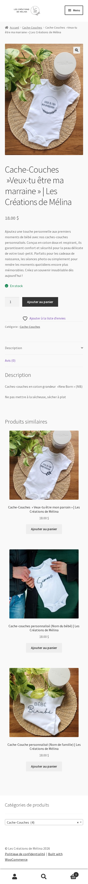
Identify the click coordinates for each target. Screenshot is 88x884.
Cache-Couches (32, 27)
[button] (76, 50)
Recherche (44, 876)
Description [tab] (13, 348)
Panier (68, 873)
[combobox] (44, 822)
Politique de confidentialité (25, 854)
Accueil (14, 27)
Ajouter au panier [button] (44, 529)
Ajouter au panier (40, 302)
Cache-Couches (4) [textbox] (43, 822)
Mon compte (14, 876)
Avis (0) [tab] (10, 360)
